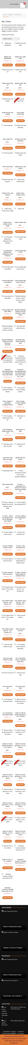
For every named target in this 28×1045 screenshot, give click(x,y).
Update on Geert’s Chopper (12, 948)
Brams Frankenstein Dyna (12, 926)
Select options (20, 321)
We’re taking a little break (18, 1020)
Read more (20, 120)
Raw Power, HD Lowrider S (12, 996)
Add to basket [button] (8, 65)
